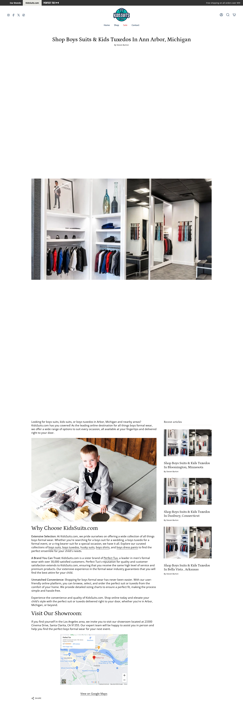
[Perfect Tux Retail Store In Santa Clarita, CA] (94, 659)
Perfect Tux (111, 558)
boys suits (54, 547)
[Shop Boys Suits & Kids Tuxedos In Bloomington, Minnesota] (188, 442)
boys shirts (103, 547)
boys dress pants (127, 547)
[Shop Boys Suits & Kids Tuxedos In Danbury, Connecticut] (188, 491)
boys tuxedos (70, 547)
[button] (116, 25)
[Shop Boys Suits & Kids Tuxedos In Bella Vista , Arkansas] (188, 543)
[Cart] (234, 14)
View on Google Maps (93, 693)
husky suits (87, 547)
